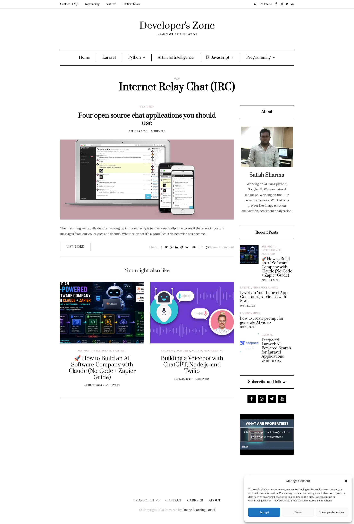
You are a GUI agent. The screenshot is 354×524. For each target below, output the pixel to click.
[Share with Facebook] (161, 247)
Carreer (195, 500)
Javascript (220, 57)
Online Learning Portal (199, 510)
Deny (298, 512)
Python (134, 57)
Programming (91, 4)
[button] (346, 481)
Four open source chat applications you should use (147, 119)
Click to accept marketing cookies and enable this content (266, 434)
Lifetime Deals (131, 4)
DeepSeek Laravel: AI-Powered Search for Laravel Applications (276, 348)
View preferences (331, 512)
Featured (111, 4)
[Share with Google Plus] (171, 247)
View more (75, 246)
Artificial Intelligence (176, 57)
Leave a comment (222, 247)
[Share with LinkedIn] (176, 247)
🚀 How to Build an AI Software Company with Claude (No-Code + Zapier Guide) (277, 267)
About (215, 500)
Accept (264, 512)
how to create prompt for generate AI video (262, 321)
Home (84, 57)
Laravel (109, 57)
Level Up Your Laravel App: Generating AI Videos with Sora (264, 297)
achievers (158, 131)
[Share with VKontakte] (186, 247)
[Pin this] (181, 247)
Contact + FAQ (68, 4)
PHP (255, 287)
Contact (173, 500)
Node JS (197, 351)
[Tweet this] (166, 247)
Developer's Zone (177, 26)
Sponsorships (146, 500)
